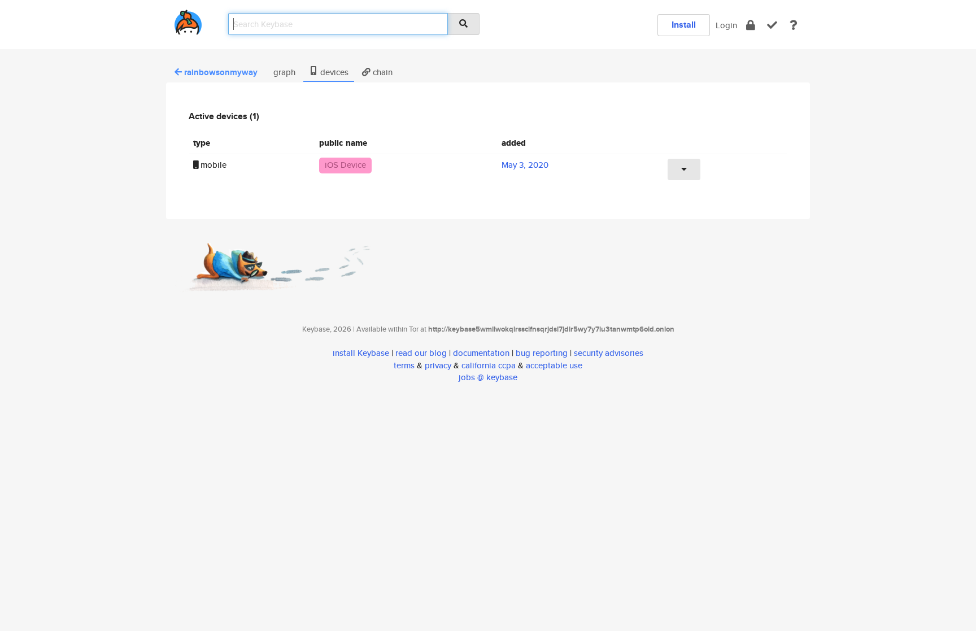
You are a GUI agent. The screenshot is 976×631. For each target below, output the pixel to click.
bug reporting (542, 353)
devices (333, 72)
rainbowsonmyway (221, 72)
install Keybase (361, 353)
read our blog (421, 353)
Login (726, 25)
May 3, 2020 (525, 165)
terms (404, 365)
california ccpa (488, 365)
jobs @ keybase (488, 377)
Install (684, 24)
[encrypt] (750, 25)
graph (283, 72)
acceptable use (554, 365)
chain (382, 72)
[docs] (794, 25)
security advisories (608, 353)
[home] (188, 20)
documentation (481, 353)
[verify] (772, 25)
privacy (438, 365)
